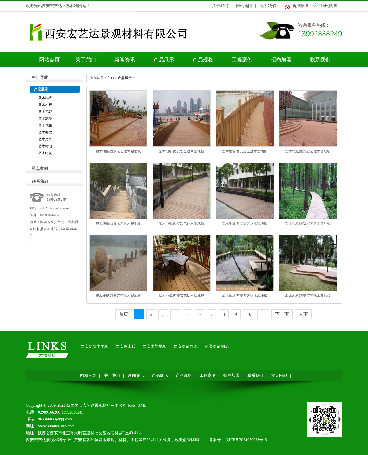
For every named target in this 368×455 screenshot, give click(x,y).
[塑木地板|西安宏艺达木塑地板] (118, 146)
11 (263, 314)
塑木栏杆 (45, 105)
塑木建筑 (45, 153)
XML (142, 405)
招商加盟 (281, 59)
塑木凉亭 (45, 118)
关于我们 (220, 6)
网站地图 (244, 6)
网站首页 (49, 59)
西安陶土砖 (126, 346)
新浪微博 (300, 6)
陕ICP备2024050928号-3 (246, 440)
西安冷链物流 (186, 346)
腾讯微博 (329, 6)
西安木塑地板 (155, 346)
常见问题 (279, 375)
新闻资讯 (124, 59)
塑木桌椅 (45, 139)
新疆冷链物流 (217, 346)
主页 (110, 78)
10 (249, 314)
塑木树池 (45, 146)
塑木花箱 (45, 125)
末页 (303, 314)
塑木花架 (45, 112)
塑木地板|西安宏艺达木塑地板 (118, 151)
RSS (131, 405)
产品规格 (203, 59)
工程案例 (242, 59)
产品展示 (164, 59)
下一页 (282, 314)
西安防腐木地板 (94, 346)
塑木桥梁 (45, 132)
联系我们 (268, 6)
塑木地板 (45, 98)
